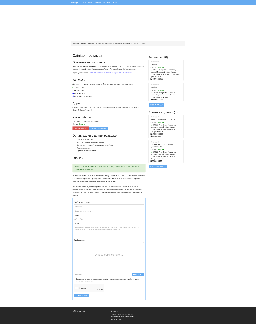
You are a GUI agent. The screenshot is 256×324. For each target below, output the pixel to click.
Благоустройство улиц (84, 139)
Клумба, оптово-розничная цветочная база (161, 146)
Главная (75, 43)
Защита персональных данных (121, 314)
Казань (83, 43)
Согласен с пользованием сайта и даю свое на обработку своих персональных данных (107, 280)
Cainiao (153, 64)
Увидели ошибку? (81, 128)
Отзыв (76, 224)
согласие (120, 279)
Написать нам (87, 2)
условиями (88, 279)
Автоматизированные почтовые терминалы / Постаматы (109, 43)
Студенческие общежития (86, 151)
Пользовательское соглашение (122, 317)
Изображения (79, 240)
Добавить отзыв (81, 295)
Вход (115, 2)
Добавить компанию (102, 2)
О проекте (114, 311)
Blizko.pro (75, 3)
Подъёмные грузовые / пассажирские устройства (94, 145)
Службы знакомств (83, 148)
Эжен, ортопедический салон (162, 119)
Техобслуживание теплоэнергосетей (90, 142)
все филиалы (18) (156, 105)
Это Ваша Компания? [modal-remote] (98, 128)
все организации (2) (158, 166)
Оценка (77, 215)
